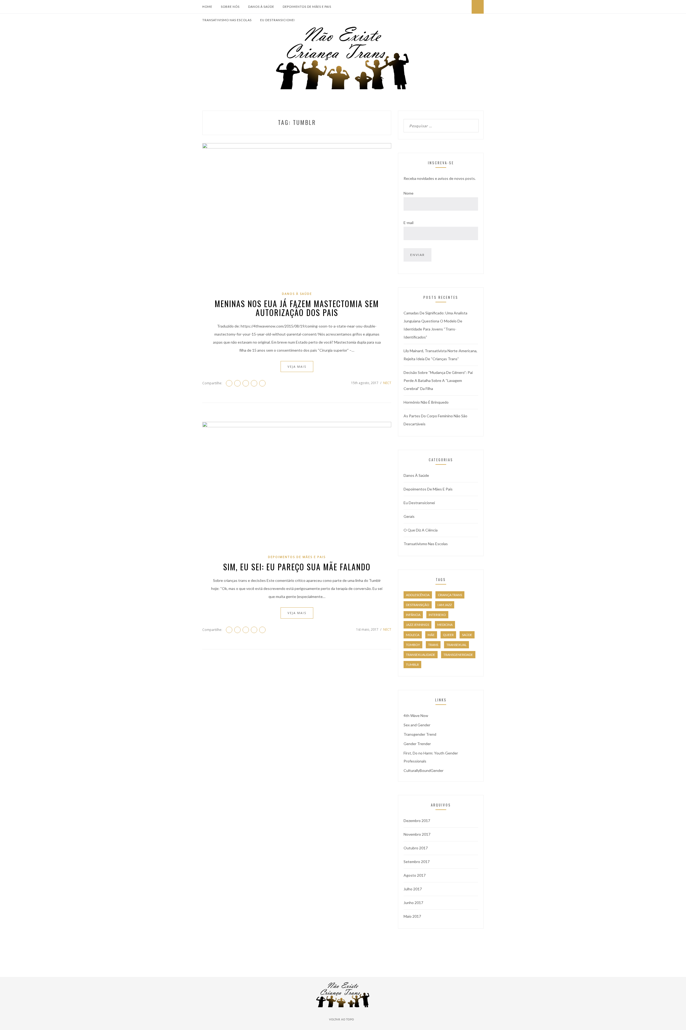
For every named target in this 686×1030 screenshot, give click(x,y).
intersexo (437, 615)
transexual (456, 645)
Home (207, 6)
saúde (467, 635)
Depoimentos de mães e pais (307, 6)
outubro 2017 (416, 848)
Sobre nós (230, 6)
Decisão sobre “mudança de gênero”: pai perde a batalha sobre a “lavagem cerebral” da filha (438, 380)
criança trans (450, 595)
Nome (408, 193)
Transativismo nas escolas (227, 20)
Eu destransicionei (277, 20)
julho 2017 (413, 889)
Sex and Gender (417, 725)
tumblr (412, 665)
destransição (417, 605)
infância (413, 615)
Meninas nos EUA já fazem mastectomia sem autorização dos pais (297, 308)
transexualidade (420, 655)
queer (448, 635)
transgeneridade (458, 655)
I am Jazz (445, 605)
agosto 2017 (415, 875)
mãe (431, 635)
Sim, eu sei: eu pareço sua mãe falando (297, 567)
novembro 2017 (417, 834)
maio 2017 (412, 916)
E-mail (408, 222)
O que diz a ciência (421, 530)
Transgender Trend (420, 734)
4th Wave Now (416, 715)
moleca (412, 635)
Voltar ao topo (342, 1019)
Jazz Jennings (417, 625)
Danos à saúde (261, 6)
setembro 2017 (417, 861)
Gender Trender (417, 743)
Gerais (409, 516)
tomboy (413, 645)
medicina (445, 625)
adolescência (418, 595)
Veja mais (297, 367)
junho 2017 (413, 902)
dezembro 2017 (417, 820)
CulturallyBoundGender (423, 770)
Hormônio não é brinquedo (426, 402)
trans (433, 645)
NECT (387, 383)
